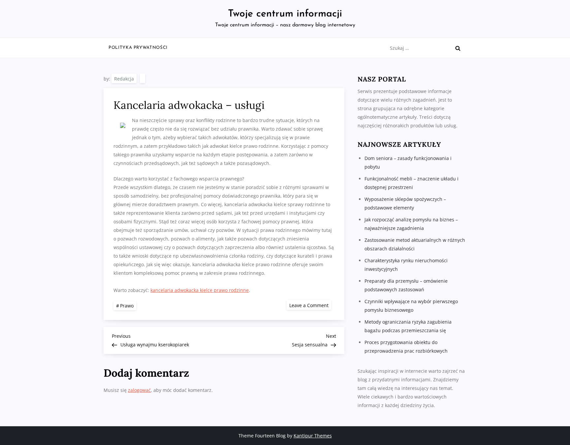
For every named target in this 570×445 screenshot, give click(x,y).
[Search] (457, 48)
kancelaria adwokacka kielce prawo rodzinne (199, 290)
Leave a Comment (310, 305)
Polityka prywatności (138, 48)
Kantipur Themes (313, 435)
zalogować (139, 390)
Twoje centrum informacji (285, 14)
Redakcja (124, 79)
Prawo (127, 305)
